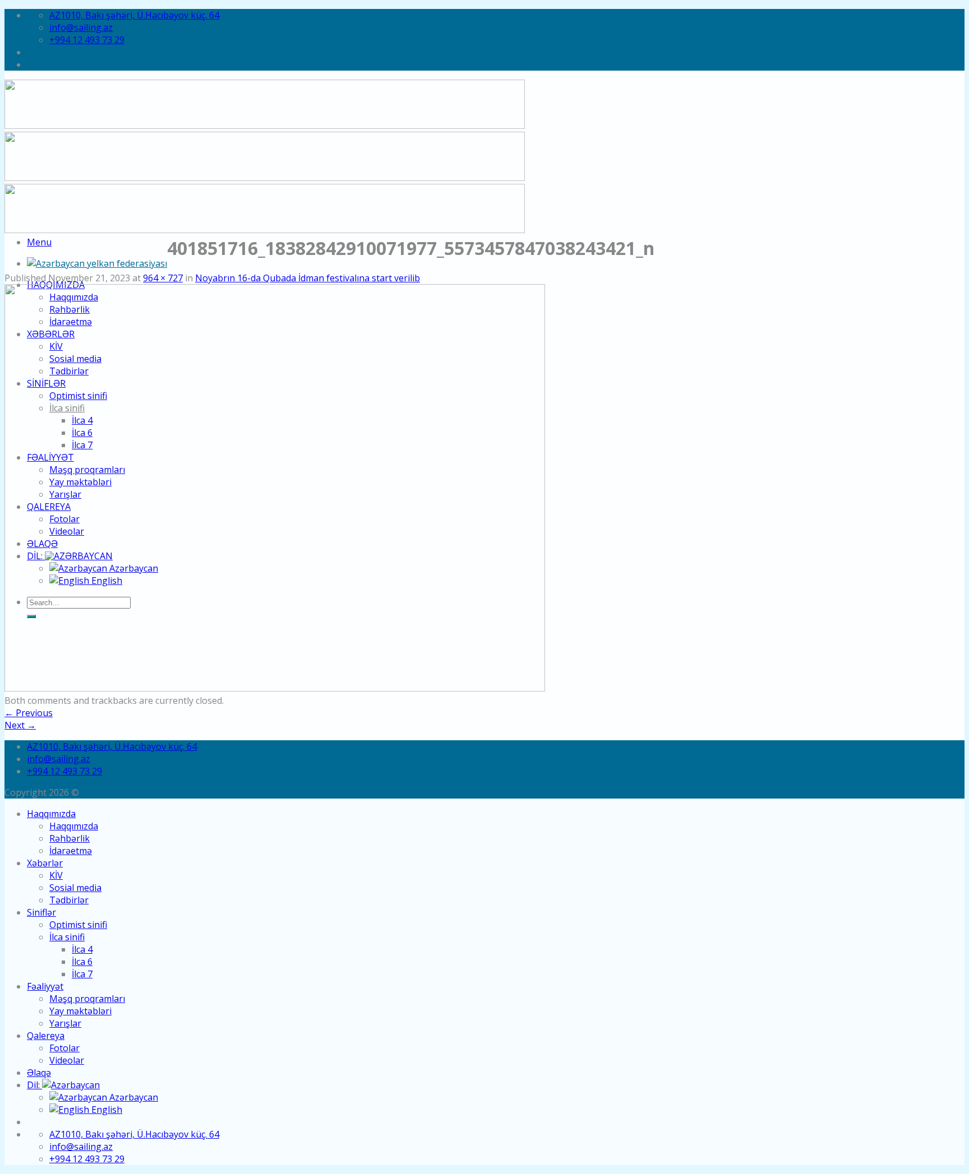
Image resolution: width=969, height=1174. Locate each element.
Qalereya (45, 1035)
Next (20, 725)
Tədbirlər (69, 900)
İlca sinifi (67, 937)
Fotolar (64, 1048)
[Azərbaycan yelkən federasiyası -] (97, 263)
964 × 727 (163, 278)
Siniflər (41, 912)
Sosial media (75, 887)
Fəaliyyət (45, 986)
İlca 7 (82, 974)
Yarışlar (65, 1023)
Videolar (66, 1060)
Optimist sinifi (78, 924)
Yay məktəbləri (80, 1011)
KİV (56, 875)
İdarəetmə (70, 850)
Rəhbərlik (69, 838)
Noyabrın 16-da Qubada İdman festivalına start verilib (307, 278)
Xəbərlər (45, 863)
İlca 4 (82, 949)
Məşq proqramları (87, 998)
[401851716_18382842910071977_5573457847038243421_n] (274, 688)
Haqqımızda (51, 814)
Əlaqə (39, 1072)
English (105, 1109)
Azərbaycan (132, 1097)
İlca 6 (82, 961)
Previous (28, 713)
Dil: (34, 1085)
